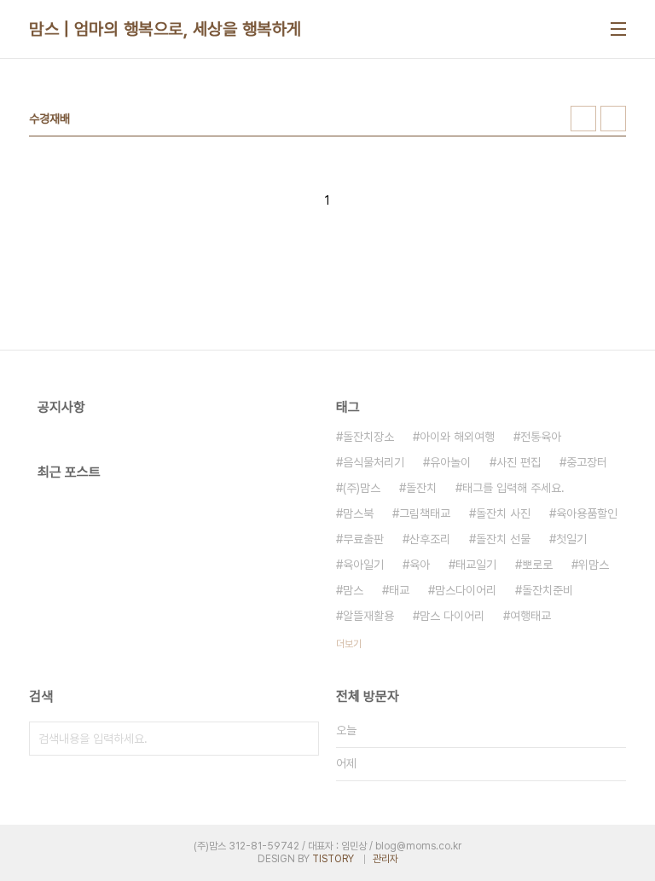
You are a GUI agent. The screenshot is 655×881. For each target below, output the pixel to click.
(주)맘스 (361, 488)
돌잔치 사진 (503, 513)
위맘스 (593, 564)
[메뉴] (618, 29)
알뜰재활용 (368, 616)
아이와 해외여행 (457, 436)
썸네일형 (583, 118)
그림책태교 (424, 513)
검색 (302, 738)
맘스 (353, 590)
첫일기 (571, 539)
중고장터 (586, 462)
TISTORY (333, 859)
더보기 (349, 644)
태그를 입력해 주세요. (513, 488)
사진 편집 (518, 462)
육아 (419, 564)
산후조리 (429, 539)
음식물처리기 (373, 462)
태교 (399, 590)
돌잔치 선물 (503, 539)
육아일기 (363, 564)
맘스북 (358, 513)
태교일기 (475, 564)
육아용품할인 (586, 513)
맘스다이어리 (465, 590)
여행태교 (530, 616)
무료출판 (363, 539)
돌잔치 (421, 488)
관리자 (385, 859)
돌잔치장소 (368, 436)
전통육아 (540, 436)
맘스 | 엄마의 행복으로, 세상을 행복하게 (165, 29)
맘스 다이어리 (452, 616)
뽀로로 (537, 564)
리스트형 (613, 118)
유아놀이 (450, 462)
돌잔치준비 (547, 590)
